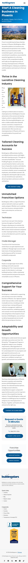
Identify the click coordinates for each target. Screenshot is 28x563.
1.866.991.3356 (14, 557)
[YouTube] (15, 560)
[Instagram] (19, 560)
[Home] (2, 19)
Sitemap (20, 552)
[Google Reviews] (12, 560)
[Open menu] (24, 2)
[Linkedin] (8, 560)
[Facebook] (4, 560)
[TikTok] (23, 560)
